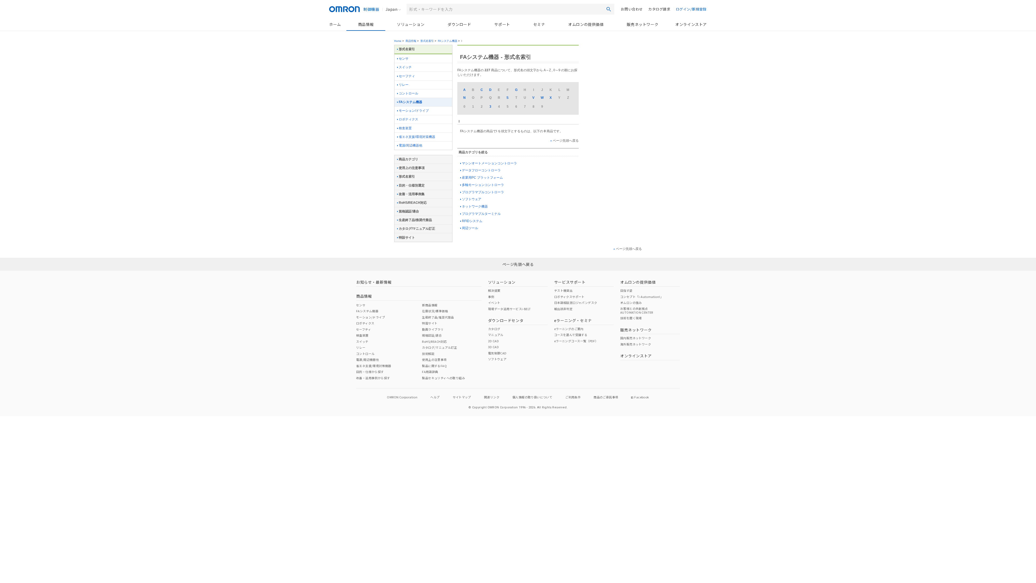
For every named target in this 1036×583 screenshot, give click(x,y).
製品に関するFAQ (434, 366)
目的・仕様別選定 (412, 185)
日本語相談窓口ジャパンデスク (575, 302)
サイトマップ (462, 397)
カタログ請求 (659, 9)
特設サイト (407, 237)
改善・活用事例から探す (373, 378)
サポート (502, 24)
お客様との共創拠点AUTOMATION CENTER (636, 310)
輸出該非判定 (563, 309)
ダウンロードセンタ (505, 320)
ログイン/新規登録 (691, 9)
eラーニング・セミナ (573, 320)
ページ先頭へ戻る (566, 141)
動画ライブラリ (433, 329)
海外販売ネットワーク (635, 344)
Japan (391, 9)
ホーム (335, 24)
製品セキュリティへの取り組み (443, 378)
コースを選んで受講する (570, 335)
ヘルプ (434, 397)
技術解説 (428, 353)
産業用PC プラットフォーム (482, 177)
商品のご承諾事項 (606, 397)
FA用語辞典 (430, 372)
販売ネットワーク (642, 24)
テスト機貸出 (563, 290)
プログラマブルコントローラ (483, 192)
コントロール (408, 93)
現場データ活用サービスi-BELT (509, 309)
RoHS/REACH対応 (413, 203)
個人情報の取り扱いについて (532, 397)
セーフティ (407, 76)
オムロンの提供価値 (586, 24)
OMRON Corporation (402, 397)
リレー (403, 85)
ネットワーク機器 (475, 206)
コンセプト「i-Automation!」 (641, 296)
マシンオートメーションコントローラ (489, 163)
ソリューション (410, 24)
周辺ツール (470, 228)
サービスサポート (570, 282)
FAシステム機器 (447, 40)
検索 (608, 9)
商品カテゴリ (408, 159)
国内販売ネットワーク (635, 338)
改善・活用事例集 (412, 194)
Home (397, 40)
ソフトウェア (471, 199)
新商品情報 (429, 305)
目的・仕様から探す (370, 372)
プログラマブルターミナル (481, 214)
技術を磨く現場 (631, 318)
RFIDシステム (472, 221)
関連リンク (491, 397)
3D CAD (493, 347)
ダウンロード (459, 24)
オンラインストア (691, 24)
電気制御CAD (497, 353)
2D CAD (493, 341)
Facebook (641, 397)
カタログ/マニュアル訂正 (417, 229)
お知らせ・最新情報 (373, 282)
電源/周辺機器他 (410, 145)
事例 (491, 296)
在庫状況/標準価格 (435, 311)
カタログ (494, 329)
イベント (494, 302)
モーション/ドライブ (414, 111)
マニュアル (495, 335)
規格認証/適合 (409, 211)
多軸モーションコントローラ (483, 185)
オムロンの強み (631, 302)
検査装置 (405, 128)
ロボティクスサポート (569, 296)
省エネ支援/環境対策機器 (417, 137)
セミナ (539, 24)
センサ (403, 58)
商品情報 (366, 24)
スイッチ (405, 67)
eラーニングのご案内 (569, 329)
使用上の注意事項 (412, 168)
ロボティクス (408, 119)
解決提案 (494, 290)
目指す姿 (626, 290)
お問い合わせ (632, 9)
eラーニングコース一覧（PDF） (576, 341)
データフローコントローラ (481, 170)
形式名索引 (427, 40)
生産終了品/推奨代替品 (415, 220)
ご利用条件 (573, 397)
